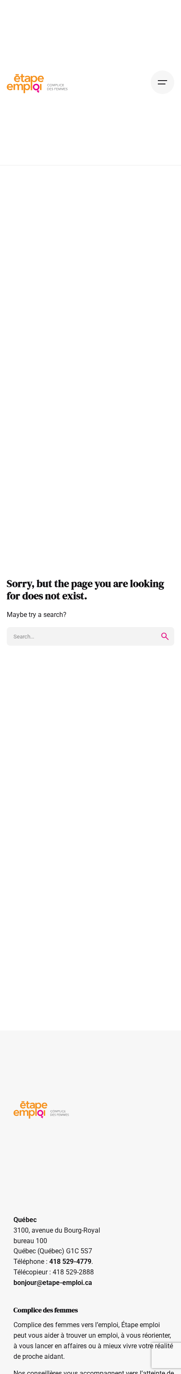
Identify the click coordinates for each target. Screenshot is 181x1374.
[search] (165, 636)
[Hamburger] (162, 82)
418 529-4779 (70, 1262)
